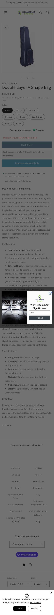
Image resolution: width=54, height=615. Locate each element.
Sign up (39, 318)
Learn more (35, 602)
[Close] (51, 592)
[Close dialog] (50, 293)
